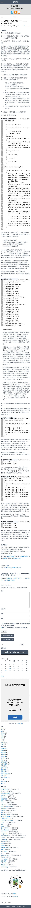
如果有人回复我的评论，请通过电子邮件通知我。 (15, 627)
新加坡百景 (4, 762)
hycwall (3, 795)
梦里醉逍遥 (4, 799)
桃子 (2, 853)
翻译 (20, 567)
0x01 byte (3, 863)
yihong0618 (4, 859)
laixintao (19, 26)
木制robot (3, 814)
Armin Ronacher (5, 816)
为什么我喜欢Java (7, 635)
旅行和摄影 (4, 764)
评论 (2, 591)
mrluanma (4, 804)
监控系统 (3, 772)
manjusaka (4, 834)
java (13, 567)
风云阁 (3, 857)
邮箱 (2, 613)
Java (8, 565)
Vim (2, 746)
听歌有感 (3, 754)
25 (5, 670)
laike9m (3, 810)
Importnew (17, 558)
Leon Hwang (4, 867)
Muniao (3, 837)
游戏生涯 (3, 768)
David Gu (3, 797)
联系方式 (8, 906)
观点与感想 (4, 777)
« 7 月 (2, 676)
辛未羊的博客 (5, 828)
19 (10, 668)
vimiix (2, 822)
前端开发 (3, 750)
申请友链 (19, 906)
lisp (2, 739)
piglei (2, 803)
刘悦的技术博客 (5, 835)
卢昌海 (3, 865)
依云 (2, 812)
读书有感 (3, 781)
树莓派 (3, 766)
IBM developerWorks (7, 806)
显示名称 (3, 609)
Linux (2, 737)
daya (2, 826)
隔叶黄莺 (3, 808)
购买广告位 (20, 723)
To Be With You (5, 789)
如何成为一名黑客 (7, 639)
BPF (2, 729)
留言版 (13, 906)
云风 (2, 801)
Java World (24, 556)
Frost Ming (4, 839)
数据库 (3, 760)
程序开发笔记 (5, 773)
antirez (3, 845)
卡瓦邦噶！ (15, 6)
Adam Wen (4, 832)
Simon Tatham (5, 855)
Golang (3, 733)
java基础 (16, 567)
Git (1, 731)
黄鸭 (2, 849)
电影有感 (3, 770)
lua (1, 740)
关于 (24, 906)
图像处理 (3, 756)
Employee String (7, 567)
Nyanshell (3, 851)
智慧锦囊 (3, 861)
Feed (14, 893)
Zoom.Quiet (4, 818)
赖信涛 (5, 558)
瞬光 (2, 824)
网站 (2, 618)
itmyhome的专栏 (5, 793)
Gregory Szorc (5, 847)
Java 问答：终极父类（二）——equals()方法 (14, 22)
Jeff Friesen (10, 556)
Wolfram (3, 748)
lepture (3, 843)
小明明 (3, 841)
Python (3, 742)
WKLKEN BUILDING (7, 820)
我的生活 (3, 758)
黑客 (2, 783)
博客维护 (3, 752)
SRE (2, 744)
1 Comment (26, 26)
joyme (2, 791)
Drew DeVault (5, 830)
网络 (2, 775)
